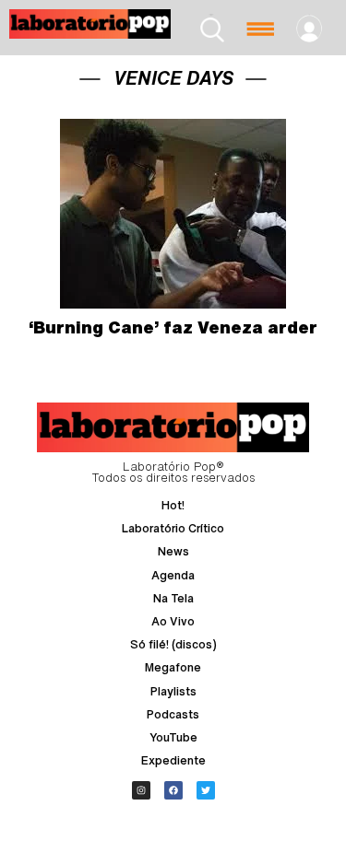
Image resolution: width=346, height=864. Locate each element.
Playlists (173, 691)
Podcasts (173, 714)
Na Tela (173, 598)
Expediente (173, 760)
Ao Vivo (173, 621)
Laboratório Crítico (173, 528)
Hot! (173, 505)
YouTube (173, 737)
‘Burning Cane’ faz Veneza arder (173, 327)
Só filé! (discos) (173, 644)
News (173, 551)
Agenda (173, 575)
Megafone (173, 667)
